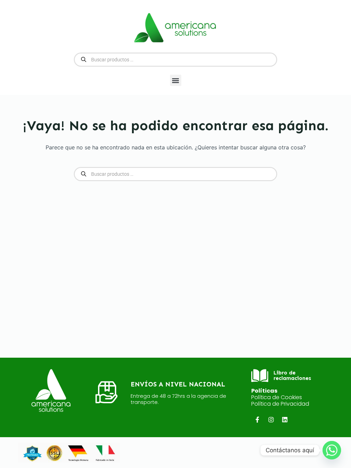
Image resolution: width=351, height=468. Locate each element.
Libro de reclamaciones (292, 375)
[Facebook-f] (257, 420)
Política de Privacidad (280, 404)
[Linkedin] (285, 420)
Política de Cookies (276, 397)
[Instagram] (271, 420)
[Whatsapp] (332, 450)
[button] (175, 80)
